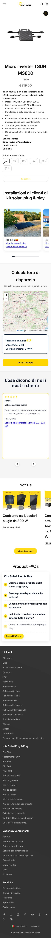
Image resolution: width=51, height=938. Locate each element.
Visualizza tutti (25, 551)
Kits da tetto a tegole (13, 799)
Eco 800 (7, 761)
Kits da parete (9, 794)
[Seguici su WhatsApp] (4, 919)
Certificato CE (10, 145)
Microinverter (9, 865)
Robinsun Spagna (11, 691)
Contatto (7, 672)
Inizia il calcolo (25, 362)
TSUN (25, 79)
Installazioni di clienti (13, 667)
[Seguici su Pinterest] (25, 914)
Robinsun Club (10, 686)
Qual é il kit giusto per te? (15, 822)
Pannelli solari (9, 860)
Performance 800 (11, 756)
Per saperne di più (11, 527)
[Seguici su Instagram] (18, 914)
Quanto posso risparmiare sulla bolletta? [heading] (26, 595)
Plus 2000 (7, 771)
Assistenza (8, 681)
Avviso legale (9, 907)
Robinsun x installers (13, 714)
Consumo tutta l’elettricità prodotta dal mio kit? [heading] (28, 605)
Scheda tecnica (10, 138)
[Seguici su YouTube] (32, 914)
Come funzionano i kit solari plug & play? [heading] (27, 626)
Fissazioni (7, 874)
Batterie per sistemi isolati (15, 850)
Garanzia (7, 148)
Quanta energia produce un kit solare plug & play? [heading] (25, 585)
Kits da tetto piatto (11, 775)
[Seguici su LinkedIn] (46, 914)
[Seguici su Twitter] (11, 914)
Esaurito (25, 179)
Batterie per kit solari (13, 841)
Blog (5, 663)
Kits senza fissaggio (12, 808)
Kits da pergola (10, 785)
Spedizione (8, 902)
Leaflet (21, 330)
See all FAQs (14, 636)
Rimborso (7, 897)
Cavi (5, 869)
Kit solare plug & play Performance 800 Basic (23, 434)
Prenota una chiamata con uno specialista (23, 738)
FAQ (5, 677)
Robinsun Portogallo (12, 705)
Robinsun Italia (10, 700)
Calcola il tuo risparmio (14, 813)
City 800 (7, 766)
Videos (6, 728)
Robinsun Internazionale (14, 710)
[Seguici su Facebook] (4, 914)
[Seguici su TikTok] (39, 914)
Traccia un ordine (11, 719)
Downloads (8, 733)
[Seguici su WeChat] (11, 919)
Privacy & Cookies (11, 888)
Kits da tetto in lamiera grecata (17, 804)
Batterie (6, 836)
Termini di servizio (12, 893)
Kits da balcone (10, 790)
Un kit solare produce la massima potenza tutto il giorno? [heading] (27, 616)
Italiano (34, 926)
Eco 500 (7, 752)
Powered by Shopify (32, 932)
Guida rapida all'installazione (17, 142)
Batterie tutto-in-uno (13, 846)
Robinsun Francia (11, 695)
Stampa (6, 724)
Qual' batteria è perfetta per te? (18, 855)
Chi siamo (7, 658)
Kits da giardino (10, 780)
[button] (6, 295)
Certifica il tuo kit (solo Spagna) (18, 818)
